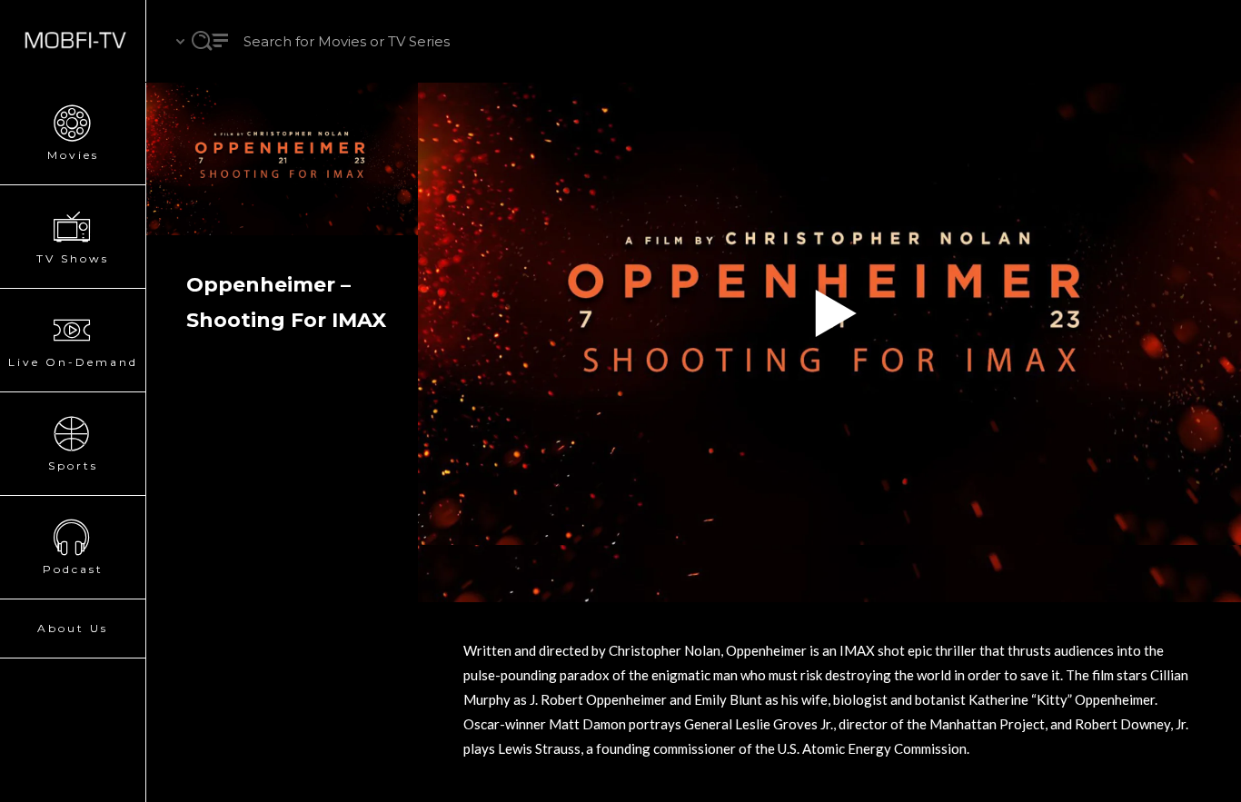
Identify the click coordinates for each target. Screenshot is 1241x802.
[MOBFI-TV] (72, 41)
